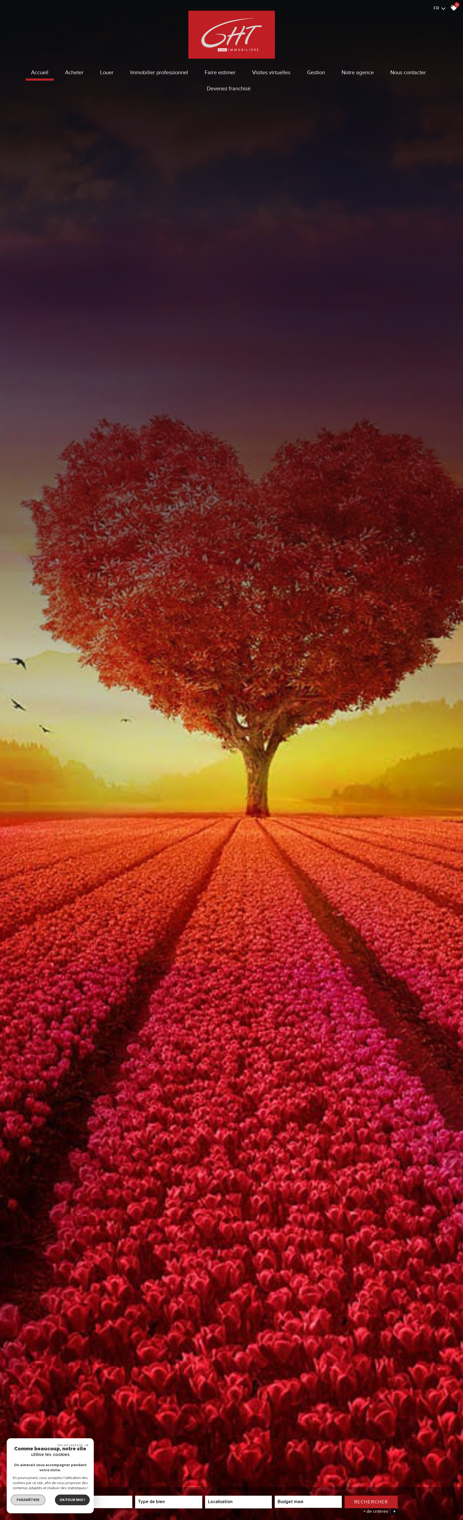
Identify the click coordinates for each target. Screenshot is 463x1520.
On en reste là (70, 1445)
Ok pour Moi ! (72, 1499)
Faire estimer (220, 72)
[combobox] (98, 1502)
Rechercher (371, 1501)
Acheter (74, 72)
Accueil (39, 72)
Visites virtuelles (271, 72)
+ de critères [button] (379, 1511)
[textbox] (168, 1502)
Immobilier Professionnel (159, 72)
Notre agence (358, 72)
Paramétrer (28, 1499)
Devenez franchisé (229, 88)
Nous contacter (408, 72)
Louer (107, 72)
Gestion (316, 72)
